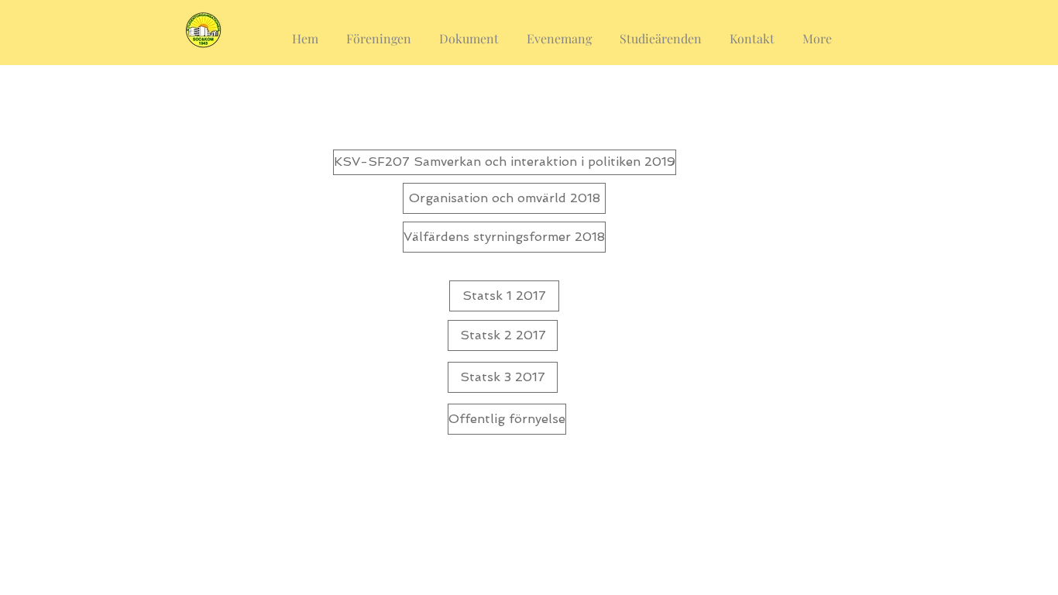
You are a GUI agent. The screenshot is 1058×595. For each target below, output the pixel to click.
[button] (378, 32)
